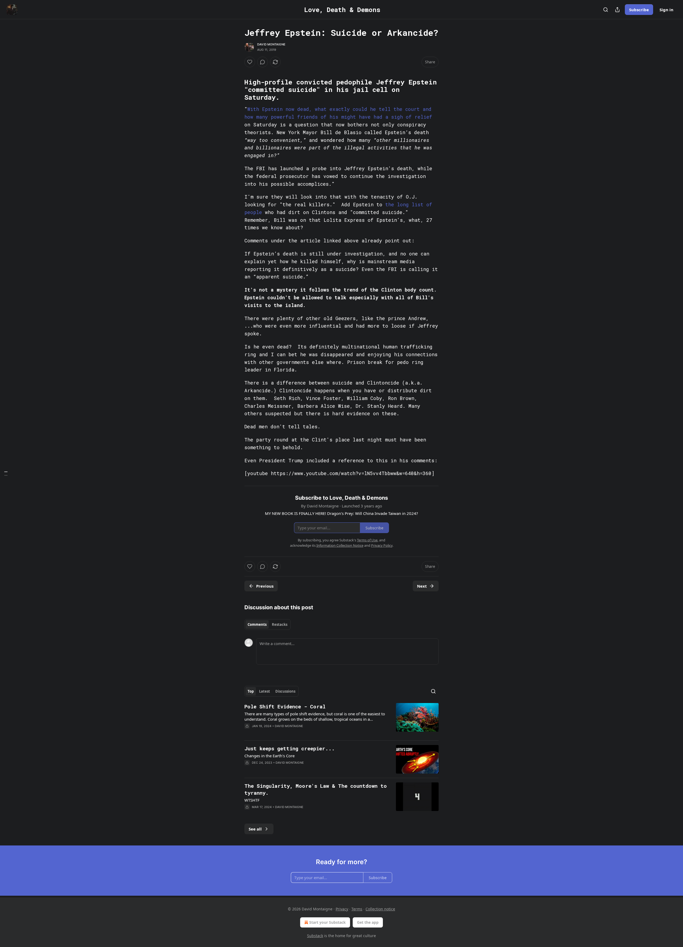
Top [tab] (251, 691)
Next (422, 586)
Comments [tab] (257, 624)
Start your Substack (327, 922)
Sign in (666, 9)
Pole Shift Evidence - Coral (284, 706)
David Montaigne (271, 44)
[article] (341, 719)
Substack (315, 935)
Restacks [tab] (279, 624)
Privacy (342, 908)
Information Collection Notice (339, 545)
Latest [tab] (264, 691)
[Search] (605, 9)
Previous (264, 586)
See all (255, 829)
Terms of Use (367, 540)
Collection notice (380, 908)
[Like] (249, 62)
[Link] (237, 71)
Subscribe (639, 9)
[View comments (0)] (262, 62)
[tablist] (267, 624)
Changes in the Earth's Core (269, 755)
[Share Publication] (617, 9)
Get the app (368, 922)
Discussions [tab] (285, 691)
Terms (356, 908)
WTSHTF (252, 800)
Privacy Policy (381, 545)
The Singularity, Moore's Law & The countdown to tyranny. (315, 789)
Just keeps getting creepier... (289, 748)
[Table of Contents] (6, 473)
